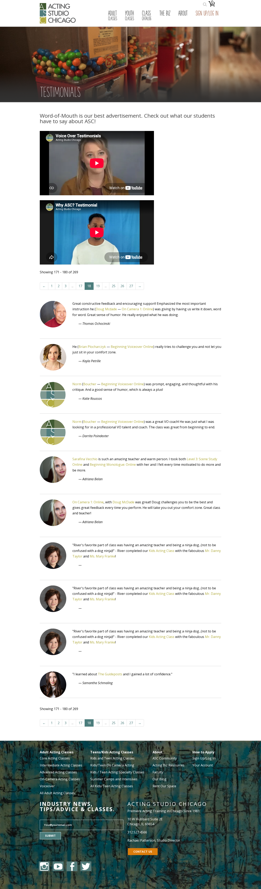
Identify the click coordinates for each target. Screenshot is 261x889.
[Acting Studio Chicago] (58, 22)
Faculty (158, 772)
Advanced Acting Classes (58, 772)
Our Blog (159, 779)
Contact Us (142, 851)
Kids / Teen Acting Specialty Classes (117, 772)
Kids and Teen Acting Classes (112, 758)
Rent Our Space (164, 786)
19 (98, 286)
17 (80, 286)
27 (131, 286)
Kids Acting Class (161, 550)
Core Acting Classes (55, 758)
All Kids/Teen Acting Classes (111, 786)
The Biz (164, 14)
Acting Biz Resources (168, 765)
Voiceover (47, 786)
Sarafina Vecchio (84, 459)
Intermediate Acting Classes (61, 765)
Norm (76, 384)
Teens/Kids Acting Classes (111, 752)
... (72, 286)
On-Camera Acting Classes (60, 779)
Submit (50, 836)
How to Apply (203, 752)
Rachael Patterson (141, 840)
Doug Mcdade (106, 309)
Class (146, 16)
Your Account (202, 765)
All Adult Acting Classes (57, 793)
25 (113, 286)
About (183, 14)
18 (89, 286)
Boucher (89, 384)
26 (122, 286)
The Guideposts (110, 674)
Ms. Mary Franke (102, 556)
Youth (129, 16)
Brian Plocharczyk (92, 346)
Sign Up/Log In (207, 14)
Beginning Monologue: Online (113, 464)
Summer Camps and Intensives (113, 779)
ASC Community (165, 758)
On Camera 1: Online (137, 309)
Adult (112, 16)
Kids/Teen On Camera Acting (112, 765)
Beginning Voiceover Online (132, 346)
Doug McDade (123, 502)
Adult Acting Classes (56, 752)
